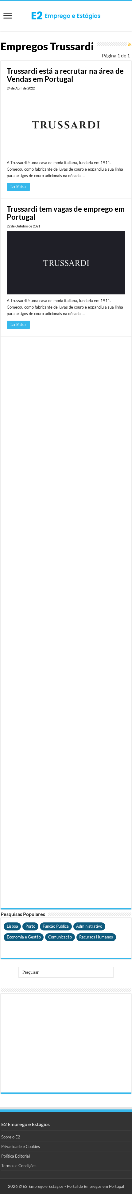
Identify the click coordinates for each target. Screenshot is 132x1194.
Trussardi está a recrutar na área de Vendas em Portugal (65, 74)
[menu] (8, 16)
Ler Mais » (18, 187)
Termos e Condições (19, 1165)
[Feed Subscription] (129, 44)
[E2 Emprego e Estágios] (66, 15)
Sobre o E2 (10, 1136)
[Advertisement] (66, 622)
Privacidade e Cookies (20, 1146)
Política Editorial (15, 1156)
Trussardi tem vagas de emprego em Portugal (66, 212)
